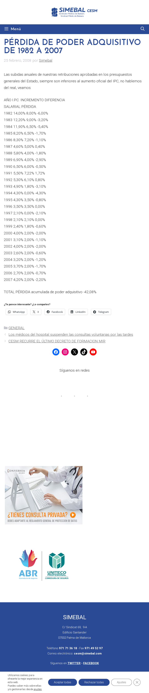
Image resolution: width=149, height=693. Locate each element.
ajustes (38, 689)
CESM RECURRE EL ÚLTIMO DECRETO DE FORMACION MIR (57, 341)
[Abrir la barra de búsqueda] (142, 29)
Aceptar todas (62, 682)
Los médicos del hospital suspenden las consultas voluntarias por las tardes (71, 334)
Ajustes (121, 682)
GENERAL (16, 328)
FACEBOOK (91, 663)
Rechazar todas (94, 682)
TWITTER (74, 663)
